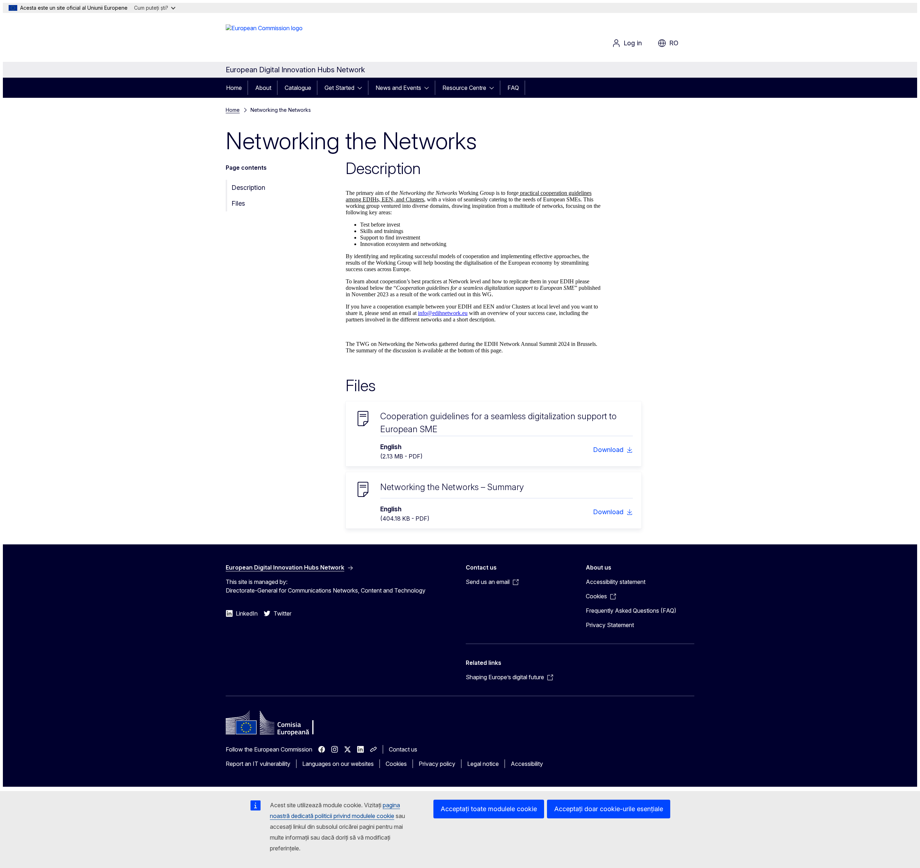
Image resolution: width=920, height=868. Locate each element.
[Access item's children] (362, 88)
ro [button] (673, 43)
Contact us (403, 749)
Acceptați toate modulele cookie (489, 809)
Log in (633, 43)
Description (248, 187)
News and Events (398, 87)
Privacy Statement (610, 625)
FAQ (513, 87)
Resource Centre (464, 87)
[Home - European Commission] (264, 38)
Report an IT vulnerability (258, 763)
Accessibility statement (615, 581)
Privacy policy (437, 763)
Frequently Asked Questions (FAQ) (631, 610)
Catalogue (298, 87)
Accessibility (527, 763)
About (263, 87)
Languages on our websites (338, 763)
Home (234, 87)
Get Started (339, 87)
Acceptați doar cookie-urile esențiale (608, 809)
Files (238, 203)
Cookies (396, 763)
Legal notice (483, 763)
